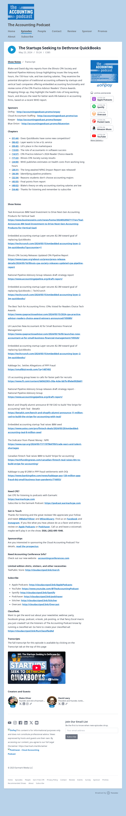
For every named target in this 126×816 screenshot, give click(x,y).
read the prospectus (27, 546)
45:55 (15, 181)
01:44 (15, 138)
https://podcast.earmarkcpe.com (63, 503)
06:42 (15, 142)
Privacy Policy (52, 780)
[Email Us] (36, 722)
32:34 (15, 177)
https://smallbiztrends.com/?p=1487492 (29, 369)
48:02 (15, 185)
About (11, 36)
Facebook (72, 518)
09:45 (15, 146)
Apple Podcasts (27, 526)
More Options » (97, 140)
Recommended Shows (17, 783)
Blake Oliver (25, 698)
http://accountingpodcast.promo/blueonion (45, 123)
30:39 (15, 173)
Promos (102, 31)
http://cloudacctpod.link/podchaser (43, 596)
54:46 (15, 189)
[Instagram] (27, 704)
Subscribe (27, 36)
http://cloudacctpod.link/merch (42, 569)
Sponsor (87, 31)
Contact (57, 31)
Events (80, 780)
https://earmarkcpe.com (21, 499)
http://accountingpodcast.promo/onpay (38, 111)
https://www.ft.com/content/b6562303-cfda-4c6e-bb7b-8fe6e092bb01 (45, 381)
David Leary (64, 698)
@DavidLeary (47, 518)
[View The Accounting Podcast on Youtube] (9, 722)
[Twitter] (20, 704)
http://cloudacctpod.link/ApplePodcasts (50, 584)
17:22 (15, 157)
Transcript (30, 61)
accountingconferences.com (53, 558)
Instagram (14, 522)
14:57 (15, 154)
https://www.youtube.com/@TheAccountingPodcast (50, 588)
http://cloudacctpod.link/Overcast (40, 604)
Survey (88, 780)
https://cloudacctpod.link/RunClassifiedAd (31, 630)
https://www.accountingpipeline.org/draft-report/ (35, 278)
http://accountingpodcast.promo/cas (57, 115)
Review (71, 31)
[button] (12, 50)
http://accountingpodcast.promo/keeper (39, 119)
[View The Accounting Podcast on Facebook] (20, 722)
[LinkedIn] (24, 704)
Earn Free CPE (38, 780)
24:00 (15, 161)
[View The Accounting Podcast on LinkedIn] (26, 722)
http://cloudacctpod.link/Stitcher (39, 600)
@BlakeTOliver (27, 518)
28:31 (15, 169)
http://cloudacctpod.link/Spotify (37, 592)
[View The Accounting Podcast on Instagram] (15, 722)
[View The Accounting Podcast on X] (31, 722)
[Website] (31, 704)
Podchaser (44, 526)
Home (11, 31)
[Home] (21, 12)
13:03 (15, 150)
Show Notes (14, 61)
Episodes (26, 31)
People (42, 31)
